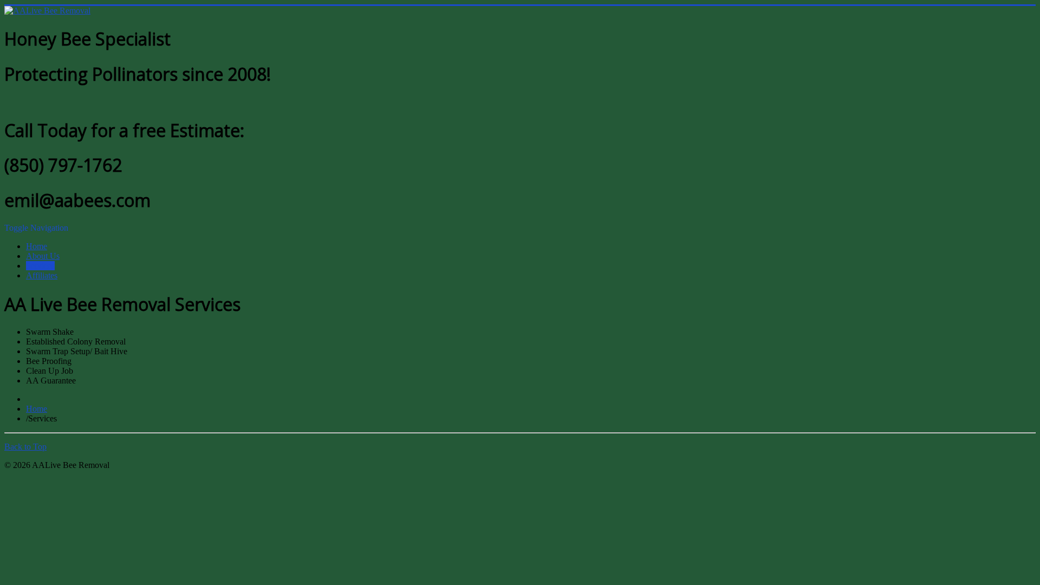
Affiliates (41, 275)
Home (36, 246)
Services (40, 265)
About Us (43, 256)
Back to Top (25, 446)
